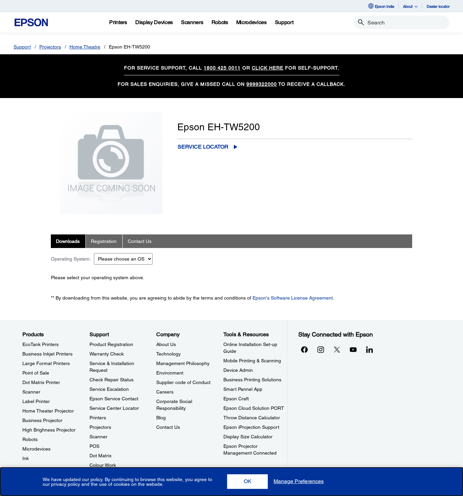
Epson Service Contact (113, 398)
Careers (165, 392)
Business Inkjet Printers (47, 354)
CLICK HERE (267, 68)
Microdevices (36, 449)
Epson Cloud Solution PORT (253, 408)
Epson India (384, 6)
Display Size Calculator (248, 436)
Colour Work (102, 465)
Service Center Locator (114, 408)
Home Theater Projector (48, 411)
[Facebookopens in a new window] (304, 349)
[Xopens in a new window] (337, 349)
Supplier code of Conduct (183, 382)
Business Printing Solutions (252, 379)
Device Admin (238, 370)
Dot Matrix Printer (41, 382)
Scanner (31, 392)
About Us (166, 344)
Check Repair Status (111, 379)
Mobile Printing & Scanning (252, 360)
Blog (161, 417)
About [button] (407, 6)
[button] (247, 481)
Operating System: (71, 259)
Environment (169, 373)
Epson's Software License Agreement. (293, 298)
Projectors (50, 47)
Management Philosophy (182, 363)
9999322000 (261, 84)
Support (22, 47)
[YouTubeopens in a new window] (353, 349)
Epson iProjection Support (251, 427)
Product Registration (111, 344)
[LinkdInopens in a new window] (369, 349)
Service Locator (203, 147)
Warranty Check (106, 354)
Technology (168, 354)
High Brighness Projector (49, 430)
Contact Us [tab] (140, 241)
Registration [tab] (104, 241)
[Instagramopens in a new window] (321, 349)
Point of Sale (35, 373)
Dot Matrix (100, 455)
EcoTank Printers (40, 344)
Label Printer (36, 401)
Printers (97, 417)
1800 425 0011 (222, 68)
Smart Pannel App (242, 389)
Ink (25, 458)
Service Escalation (109, 389)
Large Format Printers (46, 363)
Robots (30, 439)
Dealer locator (438, 6)
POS (94, 446)
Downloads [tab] (68, 241)
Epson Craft (236, 398)
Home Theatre (84, 47)
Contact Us (168, 427)
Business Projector (42, 420)
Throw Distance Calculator (251, 417)
